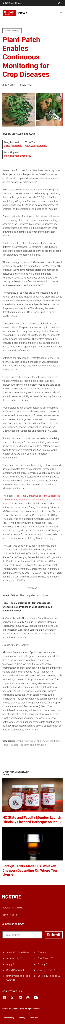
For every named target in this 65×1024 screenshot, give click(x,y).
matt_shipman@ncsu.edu (17, 155)
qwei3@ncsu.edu (13, 145)
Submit (53, 934)
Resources (34, 1018)
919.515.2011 (9, 915)
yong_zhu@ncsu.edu (36, 145)
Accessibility (9, 1018)
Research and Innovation (33, 744)
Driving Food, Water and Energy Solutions (37, 740)
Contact (41, 952)
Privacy (22, 1018)
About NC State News (17, 952)
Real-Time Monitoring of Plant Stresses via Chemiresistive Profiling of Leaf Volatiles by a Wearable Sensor (31, 499)
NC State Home (13, 3)
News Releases (10, 744)
